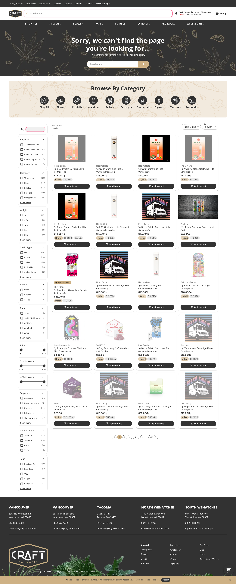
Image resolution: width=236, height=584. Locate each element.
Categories (15, 3)
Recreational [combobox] (190, 126)
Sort (205, 124)
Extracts (144, 23)
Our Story (205, 545)
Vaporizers (93, 107)
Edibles (120, 23)
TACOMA (104, 507)
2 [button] (124, 437)
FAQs (202, 555)
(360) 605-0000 (16, 522)
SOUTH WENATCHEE (201, 507)
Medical (89, 3)
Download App (103, 3)
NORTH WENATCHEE (157, 507)
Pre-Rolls (168, 23)
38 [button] (150, 437)
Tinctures (175, 107)
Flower (78, 23)
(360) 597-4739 (60, 522)
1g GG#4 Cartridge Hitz (150, 168)
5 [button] (140, 437)
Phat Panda (59, 287)
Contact (174, 555)
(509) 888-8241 (192, 522)
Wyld (56, 403)
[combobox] (100, 13)
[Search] (143, 64)
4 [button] (135, 437)
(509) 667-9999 (148, 522)
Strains (144, 554)
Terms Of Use (72, 572)
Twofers (184, 224)
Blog (202, 550)
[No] (229, 581)
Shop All (31, 23)
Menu (186, 124)
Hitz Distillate (60, 166)
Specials (57, 3)
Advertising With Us (209, 559)
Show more (25, 202)
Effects (144, 559)
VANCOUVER (19, 507)
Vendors (78, 3)
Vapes (99, 23)
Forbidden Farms (188, 282)
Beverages (126, 107)
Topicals (159, 107)
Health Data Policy (87, 572)
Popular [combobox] (208, 126)
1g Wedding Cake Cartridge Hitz (197, 168)
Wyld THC (100, 345)
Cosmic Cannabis (62, 345)
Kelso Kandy (143, 224)
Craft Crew (31, 3)
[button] (201, 13)
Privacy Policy (59, 572)
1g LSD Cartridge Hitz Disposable (113, 227)
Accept (166, 580)
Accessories (195, 23)
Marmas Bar (143, 403)
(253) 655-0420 (104, 522)
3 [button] (130, 437)
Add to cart (73, 186)
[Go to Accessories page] (191, 100)
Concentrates (144, 107)
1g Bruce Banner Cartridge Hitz (70, 227)
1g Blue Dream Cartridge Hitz (69, 168)
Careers (68, 3)
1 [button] (119, 437)
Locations (43, 3)
